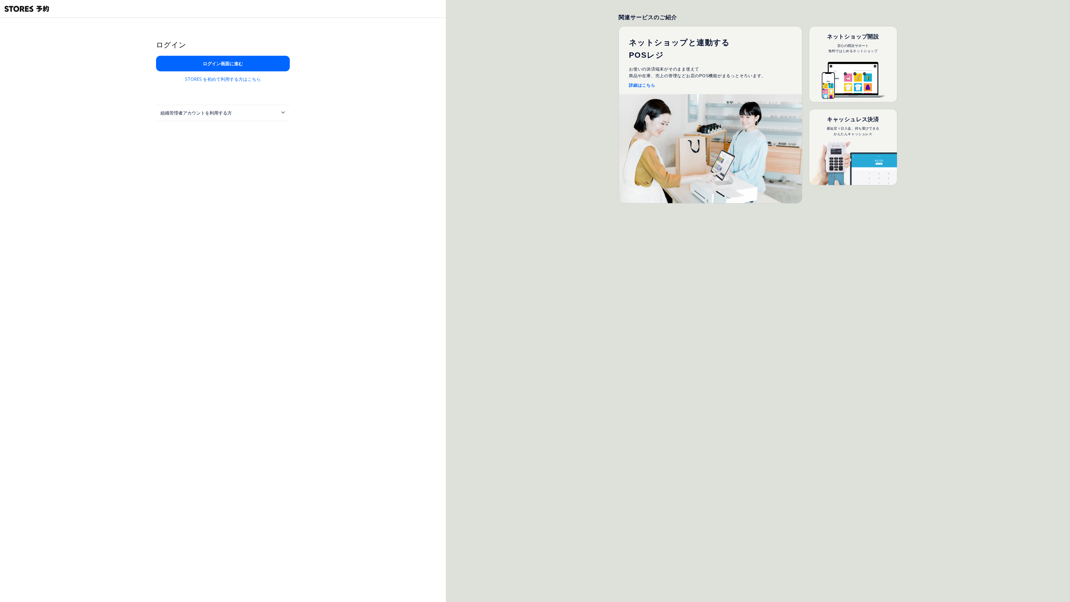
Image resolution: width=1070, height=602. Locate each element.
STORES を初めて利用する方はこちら (223, 79)
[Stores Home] (26, 8)
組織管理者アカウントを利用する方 (196, 113)
